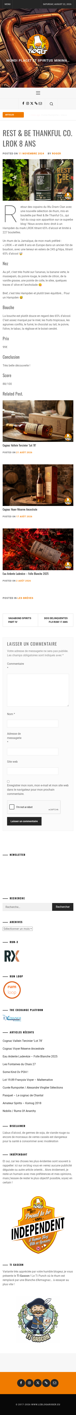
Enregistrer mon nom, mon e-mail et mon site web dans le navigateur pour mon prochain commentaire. (38, 790)
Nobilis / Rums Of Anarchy (19, 1111)
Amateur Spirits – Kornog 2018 (22, 1103)
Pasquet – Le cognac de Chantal (57, 115)
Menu (8, 4)
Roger (56, 153)
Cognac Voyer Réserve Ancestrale (20, 509)
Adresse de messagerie (14, 738)
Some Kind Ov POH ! (15, 1072)
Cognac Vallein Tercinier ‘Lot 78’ (19, 445)
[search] (51, 104)
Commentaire (14, 666)
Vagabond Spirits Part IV (19, 620)
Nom (11, 714)
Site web (12, 761)
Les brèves (25, 598)
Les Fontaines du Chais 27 (19, 1064)
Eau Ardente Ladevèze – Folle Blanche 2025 (26, 573)
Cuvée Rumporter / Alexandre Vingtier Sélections (33, 1087)
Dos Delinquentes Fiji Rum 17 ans (56, 620)
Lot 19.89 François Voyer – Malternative (28, 1079)
